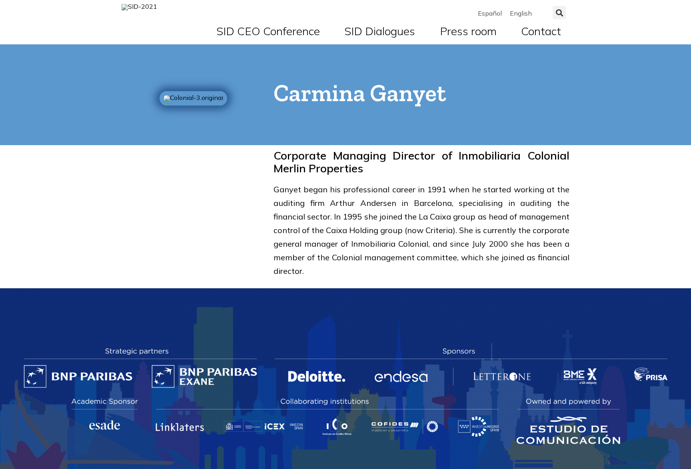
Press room (468, 31)
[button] (559, 12)
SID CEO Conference (268, 31)
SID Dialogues (379, 31)
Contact (541, 31)
